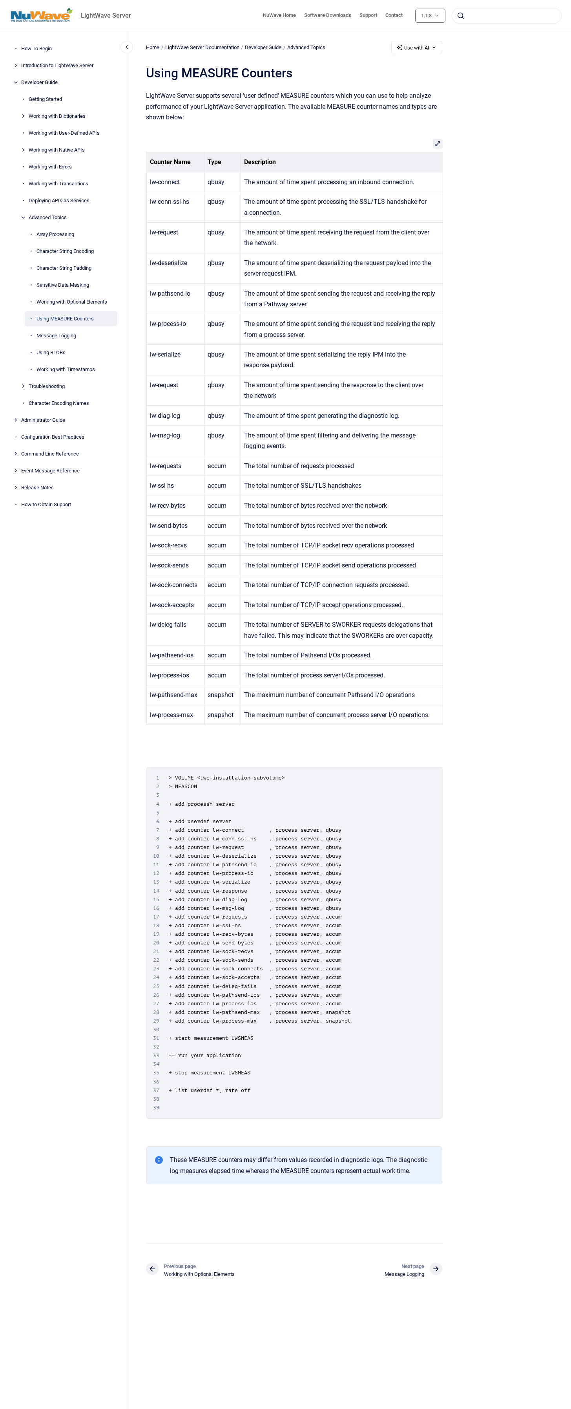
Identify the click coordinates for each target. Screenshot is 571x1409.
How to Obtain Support (46, 504)
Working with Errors (50, 167)
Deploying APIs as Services (59, 200)
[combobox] (506, 15)
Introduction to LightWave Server (57, 65)
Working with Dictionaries (57, 116)
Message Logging (56, 336)
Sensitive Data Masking (62, 285)
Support (368, 15)
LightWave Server (106, 15)
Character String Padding (63, 268)
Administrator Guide (43, 420)
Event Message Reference (50, 471)
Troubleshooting (47, 386)
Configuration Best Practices (52, 437)
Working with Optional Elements (71, 302)
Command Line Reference (50, 454)
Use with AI (416, 48)
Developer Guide (39, 82)
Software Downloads (327, 15)
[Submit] (460, 15)
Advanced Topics (48, 217)
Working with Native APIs (57, 150)
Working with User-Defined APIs (64, 133)
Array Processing (55, 234)
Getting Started (45, 99)
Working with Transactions (58, 184)
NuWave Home (279, 15)
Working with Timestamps (65, 369)
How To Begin (36, 48)
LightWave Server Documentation (202, 47)
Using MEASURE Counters (65, 319)
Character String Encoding (65, 251)
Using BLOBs (51, 352)
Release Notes (37, 487)
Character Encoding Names (59, 403)
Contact (394, 15)
